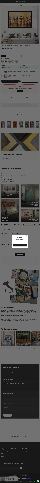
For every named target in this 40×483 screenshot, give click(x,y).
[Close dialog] (26, 236)
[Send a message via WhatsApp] (38, 481)
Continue (20, 245)
